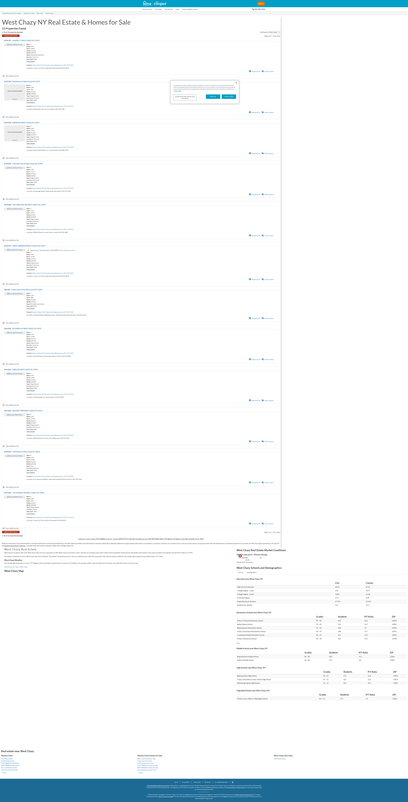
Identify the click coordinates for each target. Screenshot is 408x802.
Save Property (269, 71)
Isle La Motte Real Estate (9, 768)
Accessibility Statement (221, 782)
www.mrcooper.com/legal (166, 796)
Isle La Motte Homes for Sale (146, 770)
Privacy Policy (186, 782)
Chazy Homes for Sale (144, 761)
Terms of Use (197, 782)
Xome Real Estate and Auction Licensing (158, 785)
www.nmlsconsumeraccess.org (244, 794)
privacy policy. (177, 91)
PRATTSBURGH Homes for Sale (147, 768)
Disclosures (208, 782)
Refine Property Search (10, 35)
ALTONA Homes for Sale (145, 763)
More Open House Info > (68, 250)
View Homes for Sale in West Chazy (16, 567)
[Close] (236, 82)
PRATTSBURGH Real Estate (10, 765)
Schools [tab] (240, 572)
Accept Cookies (229, 96)
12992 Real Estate (280, 759)
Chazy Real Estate (7, 759)
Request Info (256, 71)
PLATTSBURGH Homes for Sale (147, 765)
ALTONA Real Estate (7, 761)
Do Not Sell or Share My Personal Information (185, 97)
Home (176, 782)
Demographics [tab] (252, 572)
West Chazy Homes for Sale (146, 759)
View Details (30, 61)
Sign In (261, 3)
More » (238, 643)
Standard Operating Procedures (14, 546)
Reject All (213, 96)
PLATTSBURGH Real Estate (10, 763)
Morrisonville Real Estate (9, 770)
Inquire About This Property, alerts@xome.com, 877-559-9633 (52, 65)
